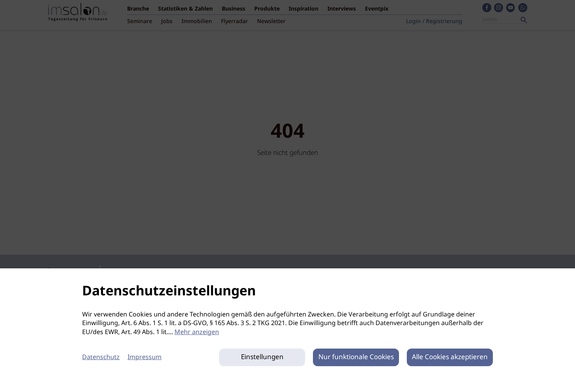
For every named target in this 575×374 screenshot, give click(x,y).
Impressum (145, 357)
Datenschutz (101, 357)
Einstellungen (262, 357)
